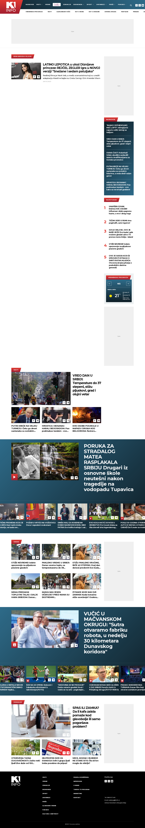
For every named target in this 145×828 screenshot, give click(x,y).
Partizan (124, 11)
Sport (89, 4)
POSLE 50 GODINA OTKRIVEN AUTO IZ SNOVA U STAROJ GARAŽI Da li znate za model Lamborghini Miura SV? (39, 525)
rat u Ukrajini (94, 11)
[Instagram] (139, 5)
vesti (50, 11)
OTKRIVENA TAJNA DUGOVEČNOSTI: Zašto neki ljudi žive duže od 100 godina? (25, 760)
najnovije (30, 4)
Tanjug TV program (81, 789)
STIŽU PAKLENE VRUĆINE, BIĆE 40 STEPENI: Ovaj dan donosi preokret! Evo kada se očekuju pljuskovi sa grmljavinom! (86, 565)
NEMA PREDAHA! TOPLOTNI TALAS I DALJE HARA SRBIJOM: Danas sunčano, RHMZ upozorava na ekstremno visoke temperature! (24, 595)
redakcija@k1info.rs (114, 800)
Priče (111, 4)
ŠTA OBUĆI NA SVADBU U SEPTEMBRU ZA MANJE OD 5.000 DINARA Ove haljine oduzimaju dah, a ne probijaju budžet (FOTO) (71, 525)
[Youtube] (143, 5)
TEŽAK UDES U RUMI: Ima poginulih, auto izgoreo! (120, 221)
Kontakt (76, 797)
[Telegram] (38, 76)
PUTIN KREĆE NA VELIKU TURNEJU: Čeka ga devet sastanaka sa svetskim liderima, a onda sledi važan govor (118, 171)
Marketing (77, 793)
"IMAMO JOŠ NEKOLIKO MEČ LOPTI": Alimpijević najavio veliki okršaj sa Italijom (117, 129)
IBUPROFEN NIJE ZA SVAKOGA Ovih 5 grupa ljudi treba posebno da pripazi (56, 760)
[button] (109, 284)
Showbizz (100, 4)
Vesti (38, 4)
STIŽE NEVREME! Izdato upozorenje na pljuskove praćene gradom (120, 246)
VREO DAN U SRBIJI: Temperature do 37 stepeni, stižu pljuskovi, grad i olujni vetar (118, 142)
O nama (76, 785)
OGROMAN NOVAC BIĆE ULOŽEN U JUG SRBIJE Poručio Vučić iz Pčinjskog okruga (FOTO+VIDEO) (41, 687)
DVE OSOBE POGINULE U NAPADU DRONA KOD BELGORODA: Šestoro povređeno (85, 428)
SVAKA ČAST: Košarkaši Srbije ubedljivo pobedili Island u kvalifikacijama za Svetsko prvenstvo (118, 156)
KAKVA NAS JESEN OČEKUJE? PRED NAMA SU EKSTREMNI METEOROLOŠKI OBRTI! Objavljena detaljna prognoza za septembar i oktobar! (56, 595)
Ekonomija (77, 4)
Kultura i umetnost (50, 814)
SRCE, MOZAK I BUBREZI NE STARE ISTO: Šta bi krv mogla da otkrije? (85, 760)
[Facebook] (136, 5)
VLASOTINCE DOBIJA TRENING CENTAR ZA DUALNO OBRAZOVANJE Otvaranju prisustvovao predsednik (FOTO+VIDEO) (103, 687)
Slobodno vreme (49, 805)
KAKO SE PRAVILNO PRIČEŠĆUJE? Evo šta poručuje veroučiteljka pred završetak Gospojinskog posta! (102, 525)
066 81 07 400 (111, 797)
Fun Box (121, 4)
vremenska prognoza (34, 11)
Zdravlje (67, 4)
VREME (47, 4)
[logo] (25, 797)
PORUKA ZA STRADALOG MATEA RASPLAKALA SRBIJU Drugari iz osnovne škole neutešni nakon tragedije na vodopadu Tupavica (108, 467)
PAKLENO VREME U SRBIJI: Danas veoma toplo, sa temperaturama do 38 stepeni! (56, 565)
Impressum (77, 781)
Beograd (119, 284)
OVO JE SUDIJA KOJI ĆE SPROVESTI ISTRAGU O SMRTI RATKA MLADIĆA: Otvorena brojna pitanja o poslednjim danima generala (120, 262)
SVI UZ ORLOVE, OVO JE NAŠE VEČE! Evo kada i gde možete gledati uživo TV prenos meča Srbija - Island (121, 233)
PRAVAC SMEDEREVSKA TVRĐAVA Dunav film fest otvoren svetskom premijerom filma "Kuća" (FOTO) (71, 687)
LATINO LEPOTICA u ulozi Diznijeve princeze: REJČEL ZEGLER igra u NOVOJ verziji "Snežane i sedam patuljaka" (71, 68)
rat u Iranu (79, 11)
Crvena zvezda (110, 11)
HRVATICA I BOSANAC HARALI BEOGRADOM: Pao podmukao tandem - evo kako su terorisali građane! (118, 186)
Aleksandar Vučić (63, 11)
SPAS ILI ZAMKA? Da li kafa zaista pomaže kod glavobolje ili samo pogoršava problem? (86, 717)
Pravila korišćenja (81, 777)
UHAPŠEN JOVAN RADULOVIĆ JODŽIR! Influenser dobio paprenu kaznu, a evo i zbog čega (120, 210)
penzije (136, 11)
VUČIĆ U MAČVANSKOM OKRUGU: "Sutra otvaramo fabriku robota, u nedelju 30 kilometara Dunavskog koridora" (105, 632)
